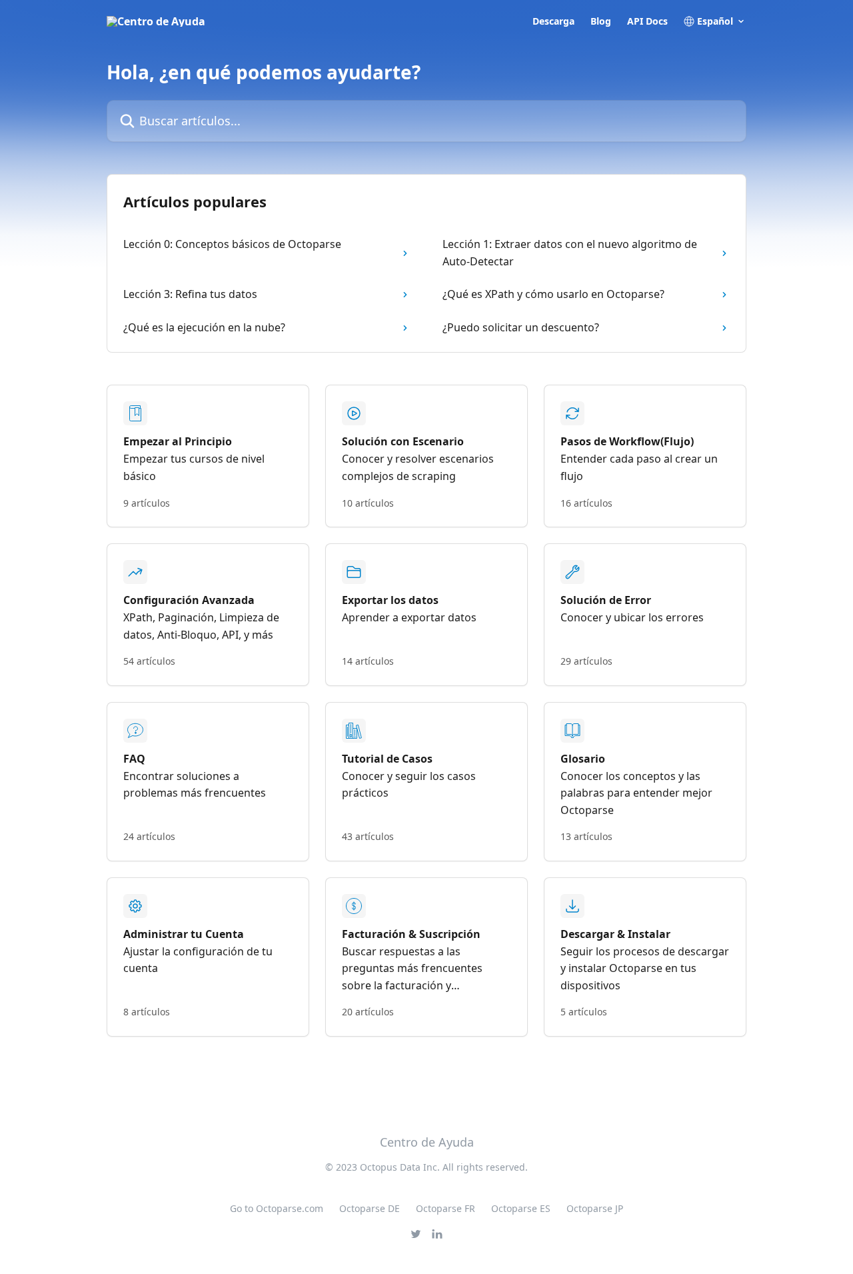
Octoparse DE (369, 1208)
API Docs (647, 21)
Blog (600, 21)
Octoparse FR (445, 1208)
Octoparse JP (594, 1208)
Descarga (553, 21)
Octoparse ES (520, 1208)
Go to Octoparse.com (276, 1208)
